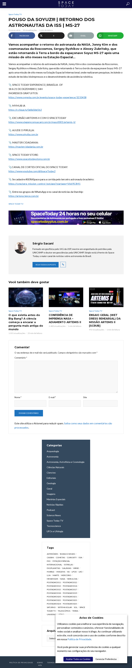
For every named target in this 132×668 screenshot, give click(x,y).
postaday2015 (54, 589)
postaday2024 (54, 604)
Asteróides (52, 554)
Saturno (51, 607)
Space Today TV (15, 14)
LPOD (74, 571)
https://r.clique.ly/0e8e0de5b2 (25, 109)
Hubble (50, 571)
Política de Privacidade (79, 639)
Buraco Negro (67, 554)
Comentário (20, 357)
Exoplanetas (53, 568)
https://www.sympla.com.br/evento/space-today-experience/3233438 (47, 97)
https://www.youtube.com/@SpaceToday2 (32, 171)
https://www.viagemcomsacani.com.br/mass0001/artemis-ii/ (42, 122)
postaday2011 (54, 582)
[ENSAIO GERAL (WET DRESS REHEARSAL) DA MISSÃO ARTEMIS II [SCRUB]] (106, 297)
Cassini (50, 557)
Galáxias (66, 568)
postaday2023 (70, 600)
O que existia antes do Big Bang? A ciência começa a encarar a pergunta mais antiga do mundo (26, 322)
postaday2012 (70, 582)
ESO (49, 561)
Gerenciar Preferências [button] (106, 659)
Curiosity (72, 557)
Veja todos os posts (45, 264)
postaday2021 (70, 596)
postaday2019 (70, 593)
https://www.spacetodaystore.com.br (29, 158)
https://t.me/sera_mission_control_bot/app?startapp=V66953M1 (44, 183)
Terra (75, 611)
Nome (17, 397)
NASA (62, 579)
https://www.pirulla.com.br (23, 134)
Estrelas (68, 564)
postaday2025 (70, 604)
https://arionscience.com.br (24, 195)
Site (85, 397)
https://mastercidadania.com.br (26, 146)
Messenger (52, 579)
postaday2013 (54, 586)
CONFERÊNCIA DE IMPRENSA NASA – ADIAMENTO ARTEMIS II (65, 319)
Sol (75, 607)
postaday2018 (54, 593)
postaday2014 (70, 586)
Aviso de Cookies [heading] (91, 617)
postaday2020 (54, 596)
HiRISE (76, 568)
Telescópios (64, 611)
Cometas (60, 557)
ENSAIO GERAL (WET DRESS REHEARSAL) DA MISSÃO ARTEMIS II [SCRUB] (105, 320)
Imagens (61, 571)
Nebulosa (72, 579)
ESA (80, 557)
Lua (49, 575)
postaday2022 (54, 600)
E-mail (52, 397)
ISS (68, 571)
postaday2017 (70, 589)
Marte (56, 575)
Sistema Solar (65, 607)
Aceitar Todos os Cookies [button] (78, 659)
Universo (51, 614)
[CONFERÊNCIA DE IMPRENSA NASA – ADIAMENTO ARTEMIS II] (66, 297)
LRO (80, 571)
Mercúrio (66, 575)
